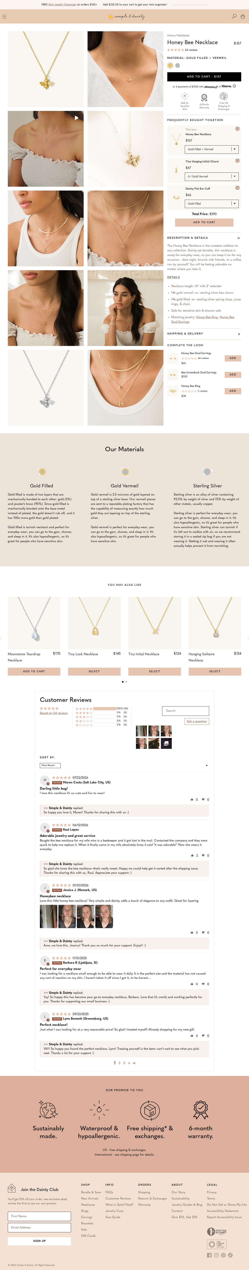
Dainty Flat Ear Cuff (198, 188)
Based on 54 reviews (54, 713)
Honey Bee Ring (207, 317)
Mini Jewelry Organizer (62, 4)
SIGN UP (39, 1241)
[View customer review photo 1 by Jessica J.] (48, 916)
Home (170, 35)
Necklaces (183, 35)
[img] (62, 778)
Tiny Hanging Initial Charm (202, 161)
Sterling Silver (178, 66)
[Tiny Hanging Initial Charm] (237, 160)
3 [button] (124, 1063)
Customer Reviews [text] (66, 700)
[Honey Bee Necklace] (237, 129)
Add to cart (204, 76)
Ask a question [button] (197, 721)
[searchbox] (185, 711)
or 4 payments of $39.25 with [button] (197, 86)
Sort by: (47, 757)
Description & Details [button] (187, 238)
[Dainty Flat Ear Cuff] (237, 188)
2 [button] (119, 1063)
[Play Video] (76, 118)
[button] (236, 16)
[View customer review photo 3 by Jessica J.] (85, 916)
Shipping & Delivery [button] (185, 333)
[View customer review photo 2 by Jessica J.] (67, 916)
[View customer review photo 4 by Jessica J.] (104, 916)
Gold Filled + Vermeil (170, 66)
